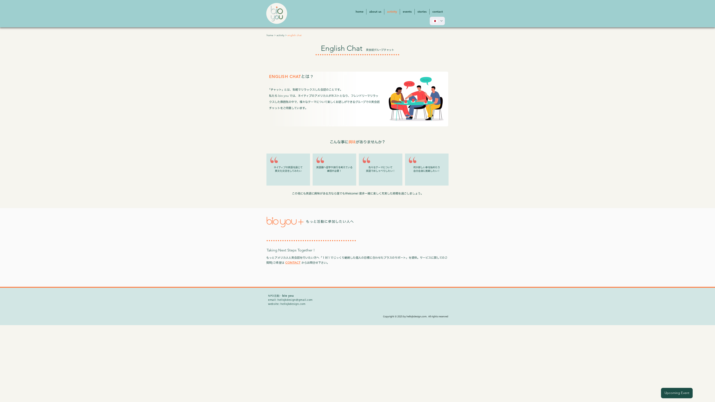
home (270, 35)
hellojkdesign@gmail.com (295, 300)
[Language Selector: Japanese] (437, 21)
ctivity (281, 35)
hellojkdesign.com (292, 304)
